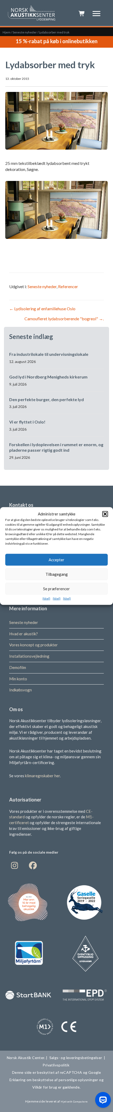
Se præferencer (56, 588)
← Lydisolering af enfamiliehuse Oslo (42, 308)
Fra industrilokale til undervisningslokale (48, 354)
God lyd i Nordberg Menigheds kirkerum (48, 376)
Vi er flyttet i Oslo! (27, 421)
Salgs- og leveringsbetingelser (75, 1057)
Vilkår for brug (44, 1087)
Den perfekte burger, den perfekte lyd (46, 399)
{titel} (46, 598)
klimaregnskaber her (42, 775)
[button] (105, 513)
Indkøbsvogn (20, 689)
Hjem (7, 32)
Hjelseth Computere (74, 1101)
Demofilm (17, 667)
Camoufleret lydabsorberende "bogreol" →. (64, 318)
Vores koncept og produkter (33, 644)
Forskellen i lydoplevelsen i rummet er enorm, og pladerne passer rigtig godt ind (56, 447)
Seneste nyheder (25, 32)
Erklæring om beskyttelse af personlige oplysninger (54, 1079)
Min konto (18, 678)
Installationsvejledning (29, 656)
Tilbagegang (56, 574)
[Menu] (96, 13)
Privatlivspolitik (56, 1065)
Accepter (56, 559)
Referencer (68, 286)
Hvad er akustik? (23, 633)
